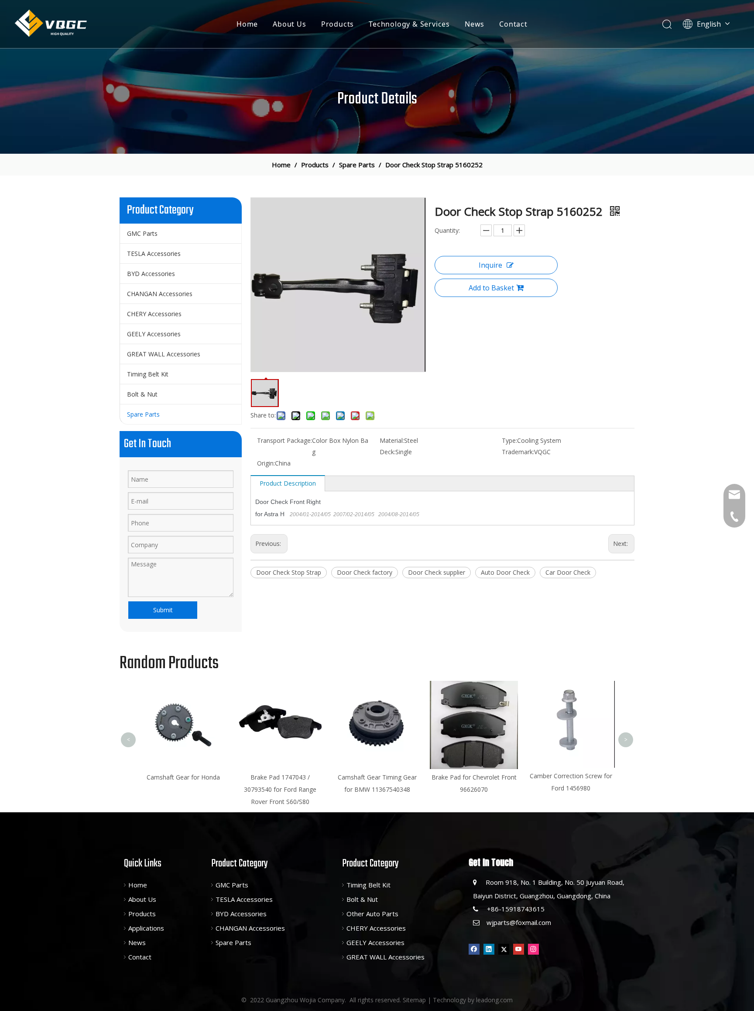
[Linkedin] (488, 949)
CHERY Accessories (154, 314)
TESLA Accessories (154, 253)
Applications (146, 928)
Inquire (490, 265)
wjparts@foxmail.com (519, 922)
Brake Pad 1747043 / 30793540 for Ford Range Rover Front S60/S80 (187, 789)
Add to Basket (491, 288)
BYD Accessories (151, 273)
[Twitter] (503, 949)
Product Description (288, 483)
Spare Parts (143, 414)
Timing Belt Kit (147, 374)
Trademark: (518, 452)
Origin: (266, 463)
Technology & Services (409, 24)
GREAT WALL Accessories (163, 354)
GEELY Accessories (154, 334)
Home (247, 24)
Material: (392, 440)
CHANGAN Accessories (159, 294)
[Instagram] (533, 949)
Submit (163, 610)
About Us (289, 24)
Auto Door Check (505, 572)
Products (337, 24)
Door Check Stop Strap (288, 572)
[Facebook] (474, 949)
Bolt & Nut (142, 394)
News (474, 24)
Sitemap (414, 1000)
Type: (509, 440)
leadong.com (494, 1000)
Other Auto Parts (372, 913)
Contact (513, 24)
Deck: (387, 452)
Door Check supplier (436, 572)
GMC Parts (142, 233)
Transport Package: (284, 440)
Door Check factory (364, 572)
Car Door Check (567, 572)
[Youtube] (518, 949)
